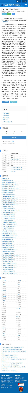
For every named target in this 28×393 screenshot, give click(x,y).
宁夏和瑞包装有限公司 (8, 180)
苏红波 (4, 290)
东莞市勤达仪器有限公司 (8, 241)
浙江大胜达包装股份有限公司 (9, 182)
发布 (7, 131)
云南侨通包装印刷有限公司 (9, 214)
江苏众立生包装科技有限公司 (9, 226)
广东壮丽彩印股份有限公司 (9, 186)
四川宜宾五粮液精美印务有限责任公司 (11, 255)
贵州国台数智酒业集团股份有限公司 (10, 184)
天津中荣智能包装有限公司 (9, 194)
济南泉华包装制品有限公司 (9, 208)
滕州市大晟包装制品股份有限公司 (10, 198)
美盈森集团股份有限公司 (8, 228)
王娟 (4, 333)
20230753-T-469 (15, 159)
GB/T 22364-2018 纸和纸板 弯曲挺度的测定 (12, 363)
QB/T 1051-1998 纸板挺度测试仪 (10, 370)
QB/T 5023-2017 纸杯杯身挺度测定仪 (11, 365)
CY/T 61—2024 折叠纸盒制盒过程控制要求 (12, 349)
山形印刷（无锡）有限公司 (9, 216)
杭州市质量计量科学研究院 (9, 196)
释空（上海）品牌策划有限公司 (10, 273)
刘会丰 (19, 280)
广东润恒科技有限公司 (8, 220)
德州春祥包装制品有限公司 (9, 251)
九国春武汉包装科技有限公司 (9, 222)
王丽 (19, 294)
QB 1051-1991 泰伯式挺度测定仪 (10, 355)
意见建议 (14, 102)
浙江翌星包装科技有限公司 (9, 259)
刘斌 (4, 335)
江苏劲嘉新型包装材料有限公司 (10, 267)
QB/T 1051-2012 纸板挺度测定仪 (10, 357)
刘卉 (19, 316)
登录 (19, 1)
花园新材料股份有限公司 (8, 230)
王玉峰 (4, 280)
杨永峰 (4, 296)
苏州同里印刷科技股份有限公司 (10, 233)
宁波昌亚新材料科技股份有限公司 (10, 249)
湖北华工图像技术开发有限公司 (10, 263)
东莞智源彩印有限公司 (8, 261)
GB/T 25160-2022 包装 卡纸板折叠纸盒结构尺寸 (13, 347)
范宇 (19, 284)
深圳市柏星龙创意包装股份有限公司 (10, 204)
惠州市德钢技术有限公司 (8, 245)
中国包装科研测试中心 (8, 243)
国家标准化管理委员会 (19, 378)
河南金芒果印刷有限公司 (8, 247)
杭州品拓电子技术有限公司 (9, 271)
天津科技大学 (6, 178)
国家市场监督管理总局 (19, 377)
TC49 (3, 20)
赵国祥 (4, 328)
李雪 (4, 284)
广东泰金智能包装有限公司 (9, 218)
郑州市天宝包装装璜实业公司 (9, 237)
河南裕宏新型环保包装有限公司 (10, 200)
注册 (25, 1)
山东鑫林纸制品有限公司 (8, 253)
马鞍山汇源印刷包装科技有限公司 (10, 235)
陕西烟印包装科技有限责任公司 (10, 265)
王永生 (19, 308)
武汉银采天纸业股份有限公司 (9, 202)
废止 (22, 131)
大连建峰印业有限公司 (8, 206)
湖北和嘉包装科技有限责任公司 (10, 212)
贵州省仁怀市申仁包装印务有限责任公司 (11, 210)
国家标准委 (5, 22)
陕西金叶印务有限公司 (8, 269)
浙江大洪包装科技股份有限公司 (10, 224)
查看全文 (6, 102)
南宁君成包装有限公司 (8, 239)
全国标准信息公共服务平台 (12, 5)
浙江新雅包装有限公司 (8, 257)
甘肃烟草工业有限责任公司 (9, 232)
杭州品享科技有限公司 (8, 192)
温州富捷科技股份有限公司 (9, 190)
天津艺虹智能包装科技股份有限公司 (10, 188)
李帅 (4, 300)
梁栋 (19, 335)
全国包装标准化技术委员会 (16, 167)
